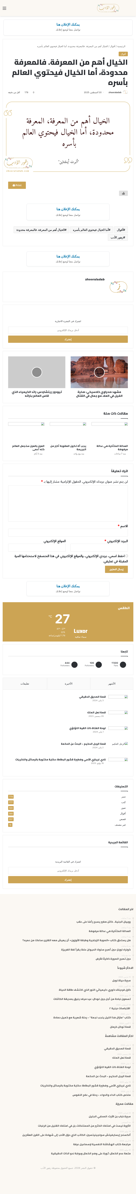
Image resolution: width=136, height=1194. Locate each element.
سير (123, 796)
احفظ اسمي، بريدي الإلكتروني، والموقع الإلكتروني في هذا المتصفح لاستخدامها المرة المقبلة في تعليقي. (71, 559)
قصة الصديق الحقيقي (92, 696)
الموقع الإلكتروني (55, 541)
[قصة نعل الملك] (118, 717)
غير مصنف (120, 824)
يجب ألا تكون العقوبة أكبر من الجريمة (68, 448)
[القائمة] (4, 9)
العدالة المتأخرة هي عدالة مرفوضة (112, 448)
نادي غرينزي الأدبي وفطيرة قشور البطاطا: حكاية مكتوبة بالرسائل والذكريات (60, 759)
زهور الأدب (117, 237)
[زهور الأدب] (108, 8)
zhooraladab (115, 92)
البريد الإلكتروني (116, 541)
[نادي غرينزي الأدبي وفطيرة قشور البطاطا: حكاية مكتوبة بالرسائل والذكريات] (118, 764)
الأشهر (111, 683)
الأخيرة (68, 683)
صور (123, 807)
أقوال (112, 46)
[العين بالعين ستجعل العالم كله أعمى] (26, 432)
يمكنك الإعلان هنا (68, 24)
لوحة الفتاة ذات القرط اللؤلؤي (87, 728)
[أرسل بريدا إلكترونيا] (107, 92)
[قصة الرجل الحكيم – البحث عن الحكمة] (118, 748)
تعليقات (25, 683)
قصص (122, 819)
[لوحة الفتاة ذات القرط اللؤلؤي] (118, 733)
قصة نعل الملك (96, 712)
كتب (123, 802)
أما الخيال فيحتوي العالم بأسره (91, 230)
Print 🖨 (17, 185)
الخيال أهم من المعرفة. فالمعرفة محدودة (40, 230)
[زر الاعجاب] (123, 193)
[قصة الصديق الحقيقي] (118, 701)
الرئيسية (121, 46)
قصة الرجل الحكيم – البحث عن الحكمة (83, 744)
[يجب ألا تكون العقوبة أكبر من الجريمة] (68, 432)
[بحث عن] (131, 9)
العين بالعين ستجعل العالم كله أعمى (28, 448)
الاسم (123, 526)
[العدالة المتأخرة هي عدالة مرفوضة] (110, 432)
